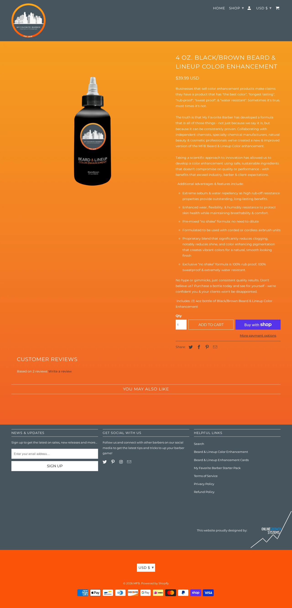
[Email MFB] (129, 461)
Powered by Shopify (155, 583)
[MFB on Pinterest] (113, 461)
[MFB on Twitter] (105, 461)
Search (199, 444)
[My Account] (250, 9)
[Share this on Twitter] (190, 347)
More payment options (258, 336)
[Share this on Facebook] (198, 347)
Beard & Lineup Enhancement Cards (221, 460)
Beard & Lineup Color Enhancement (221, 452)
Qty (179, 316)
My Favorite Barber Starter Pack (217, 468)
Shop (236, 7)
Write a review (60, 371)
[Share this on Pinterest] (206, 347)
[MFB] (28, 20)
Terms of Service (206, 476)
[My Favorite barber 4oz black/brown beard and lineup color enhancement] (91, 131)
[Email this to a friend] (214, 347)
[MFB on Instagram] (121, 461)
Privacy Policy (204, 484)
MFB (136, 583)
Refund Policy (204, 492)
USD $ (146, 567)
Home (219, 8)
